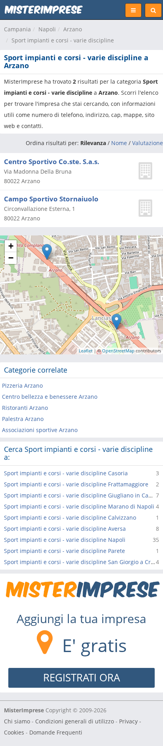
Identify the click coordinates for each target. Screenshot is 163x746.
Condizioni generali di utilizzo (74, 721)
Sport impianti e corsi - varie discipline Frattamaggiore (76, 484)
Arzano (72, 29)
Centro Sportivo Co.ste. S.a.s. (51, 161)
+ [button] (10, 246)
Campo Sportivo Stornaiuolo (51, 198)
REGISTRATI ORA (81, 677)
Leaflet (86, 351)
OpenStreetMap (118, 351)
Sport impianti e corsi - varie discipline (62, 40)
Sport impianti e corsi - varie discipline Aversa (65, 528)
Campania (17, 29)
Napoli (47, 29)
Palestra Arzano (23, 419)
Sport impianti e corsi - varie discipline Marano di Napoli (79, 506)
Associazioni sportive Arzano (40, 430)
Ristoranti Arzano (25, 407)
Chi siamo (17, 721)
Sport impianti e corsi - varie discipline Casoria (66, 473)
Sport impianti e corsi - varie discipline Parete (64, 551)
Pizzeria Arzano (22, 385)
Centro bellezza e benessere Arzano (49, 396)
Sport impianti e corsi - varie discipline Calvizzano (70, 517)
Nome (119, 143)
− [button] (10, 258)
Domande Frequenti (55, 732)
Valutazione (147, 143)
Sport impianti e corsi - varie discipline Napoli (64, 539)
